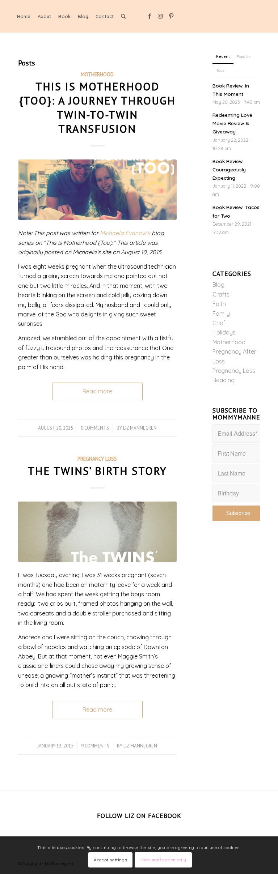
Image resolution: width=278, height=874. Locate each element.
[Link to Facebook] (149, 15)
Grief (218, 323)
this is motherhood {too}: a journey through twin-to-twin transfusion (97, 107)
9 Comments (95, 746)
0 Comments (95, 428)
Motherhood (97, 74)
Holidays (224, 332)
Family (221, 313)
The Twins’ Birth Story (97, 471)
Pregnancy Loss (97, 458)
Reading (223, 380)
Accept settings (110, 859)
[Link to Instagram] (160, 15)
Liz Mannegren (140, 428)
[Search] (123, 16)
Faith (219, 303)
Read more (97, 391)
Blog (218, 284)
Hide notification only (163, 859)
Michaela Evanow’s (125, 232)
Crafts (220, 294)
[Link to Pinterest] (171, 15)
